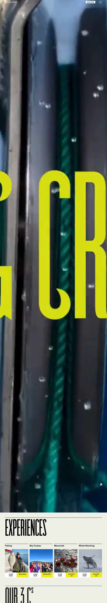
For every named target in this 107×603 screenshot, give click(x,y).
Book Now (90, 2)
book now (22, 574)
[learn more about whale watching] (41, 560)
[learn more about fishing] (16, 560)
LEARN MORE (11, 575)
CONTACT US (71, 575)
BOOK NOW (47, 574)
